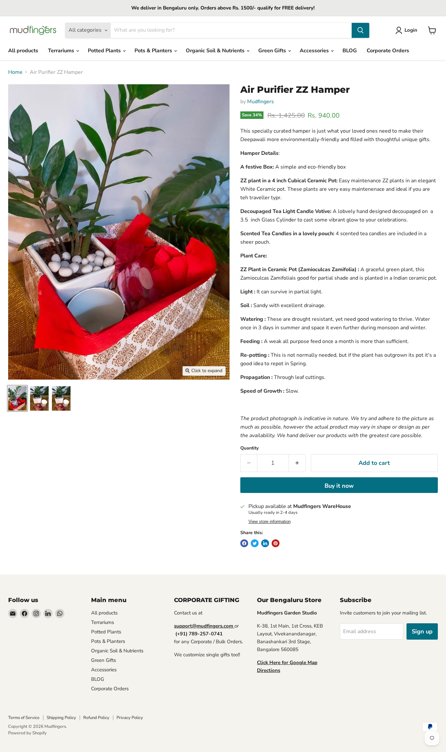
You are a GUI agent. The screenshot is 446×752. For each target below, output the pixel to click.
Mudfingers (260, 101)
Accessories (315, 50)
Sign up (422, 631)
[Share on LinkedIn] (265, 543)
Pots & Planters (154, 50)
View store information (269, 521)
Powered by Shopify (27, 733)
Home (15, 72)
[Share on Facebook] (244, 543)
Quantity (249, 448)
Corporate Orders (388, 50)
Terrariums (61, 50)
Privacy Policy (130, 718)
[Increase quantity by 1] (297, 463)
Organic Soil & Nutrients (216, 50)
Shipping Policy (61, 718)
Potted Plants (105, 50)
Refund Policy (96, 718)
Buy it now (339, 486)
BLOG (349, 50)
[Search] (360, 30)
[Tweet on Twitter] (255, 543)
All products (23, 50)
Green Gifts (272, 50)
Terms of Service (24, 718)
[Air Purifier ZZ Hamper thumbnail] (17, 398)
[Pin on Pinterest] (275, 543)
